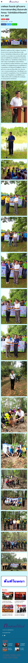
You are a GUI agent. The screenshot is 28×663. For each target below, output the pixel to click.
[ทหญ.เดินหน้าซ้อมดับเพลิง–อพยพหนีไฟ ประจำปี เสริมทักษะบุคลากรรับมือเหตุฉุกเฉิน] (7, 609)
